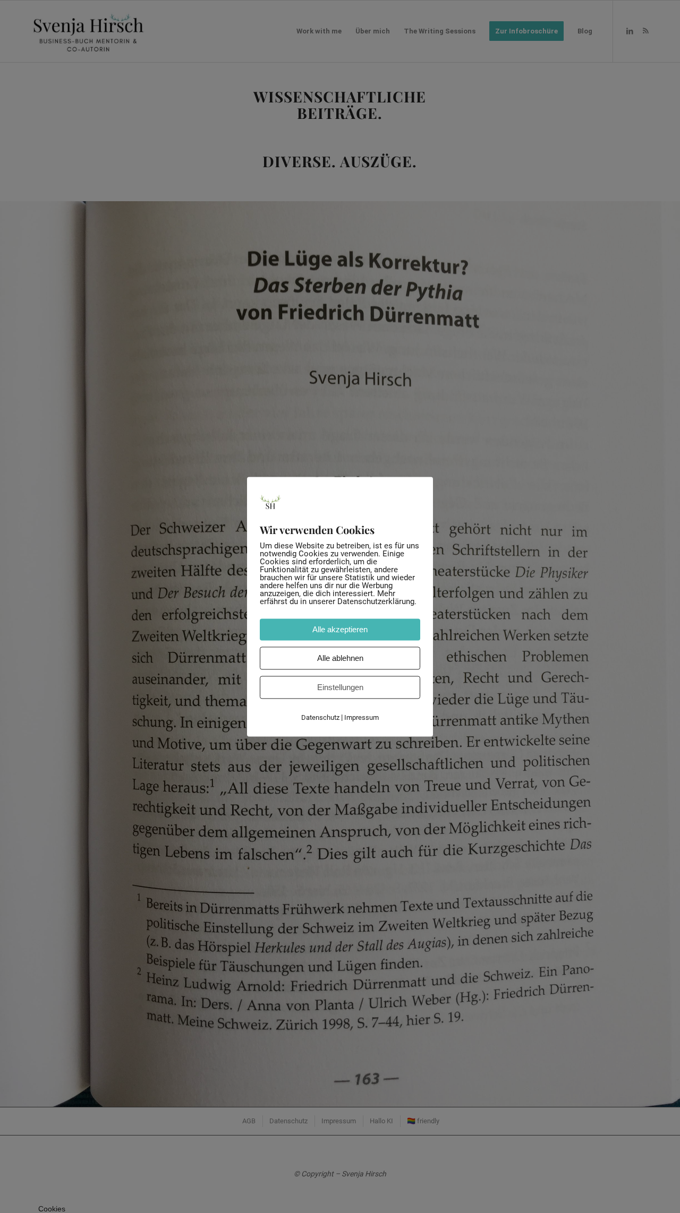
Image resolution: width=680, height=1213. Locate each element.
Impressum (361, 717)
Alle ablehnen (340, 658)
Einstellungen (340, 687)
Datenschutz (320, 717)
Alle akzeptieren (340, 629)
